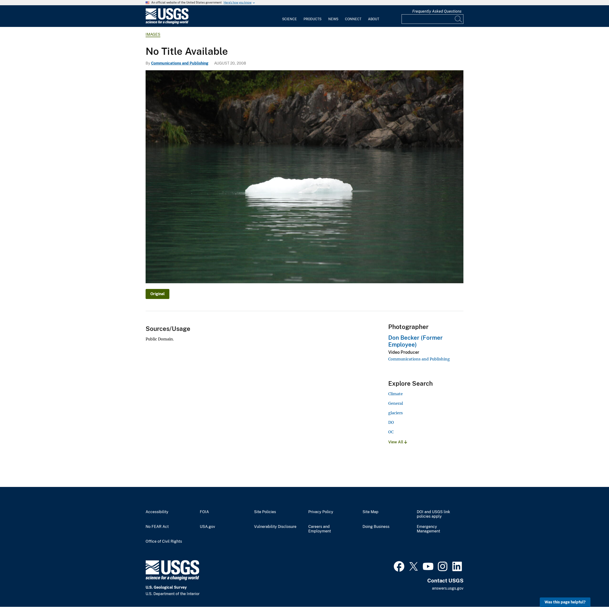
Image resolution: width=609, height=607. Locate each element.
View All (396, 442)
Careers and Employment (319, 529)
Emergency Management (428, 529)
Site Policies (265, 512)
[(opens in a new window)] (399, 566)
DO (391, 422)
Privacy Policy (320, 512)
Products (312, 19)
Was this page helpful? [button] (565, 602)
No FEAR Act (157, 527)
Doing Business (376, 527)
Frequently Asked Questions (437, 11)
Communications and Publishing (179, 63)
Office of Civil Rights (164, 541)
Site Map (370, 512)
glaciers (395, 412)
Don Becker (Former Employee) (415, 341)
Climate (395, 393)
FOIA (204, 512)
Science (289, 19)
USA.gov (207, 527)
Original (157, 294)
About (373, 19)
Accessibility (157, 512)
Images (153, 34)
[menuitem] (289, 16)
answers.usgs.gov (447, 588)
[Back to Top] (591, 589)
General (395, 403)
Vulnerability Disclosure (275, 527)
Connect (353, 19)
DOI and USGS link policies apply (433, 514)
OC (390, 432)
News (333, 19)
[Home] (167, 23)
